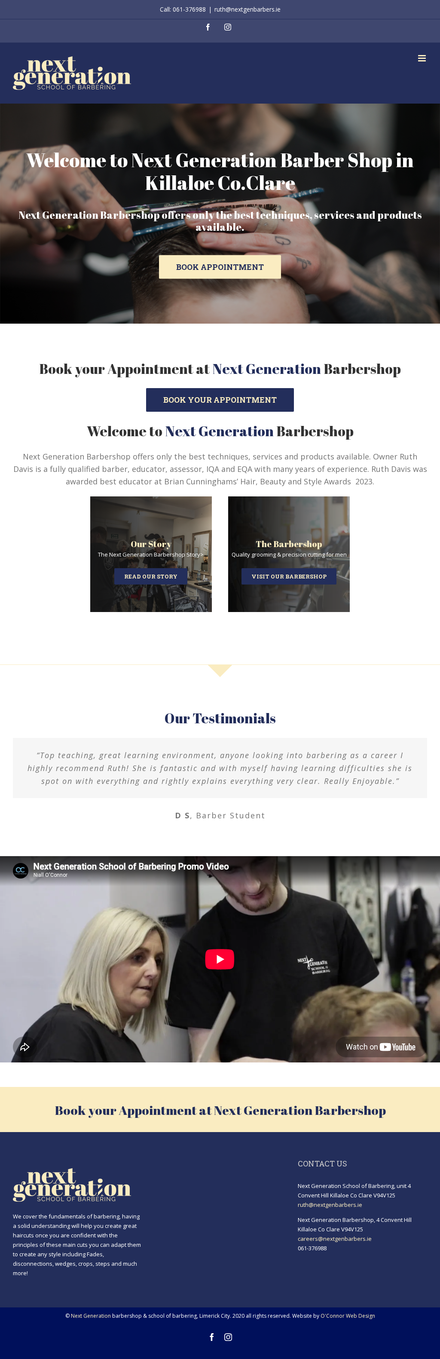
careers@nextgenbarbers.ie (335, 1239)
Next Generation (91, 1315)
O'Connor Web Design (348, 1315)
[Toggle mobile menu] (422, 58)
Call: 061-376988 (183, 9)
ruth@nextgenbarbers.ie (247, 9)
